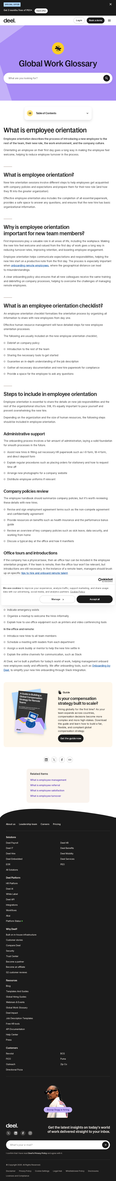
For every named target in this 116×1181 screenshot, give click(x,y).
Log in (79, 20)
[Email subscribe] (105, 1145)
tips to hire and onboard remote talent (44, 573)
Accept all (95, 599)
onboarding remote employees (30, 265)
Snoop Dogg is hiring (58, 1109)
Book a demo (95, 20)
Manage (56, 599)
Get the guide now (70, 738)
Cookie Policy (77, 591)
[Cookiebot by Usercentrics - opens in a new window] (99, 580)
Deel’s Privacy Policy (37, 1153)
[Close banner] (110, 4)
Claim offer (41, 11)
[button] (58, 113)
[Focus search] (106, 78)
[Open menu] (109, 20)
